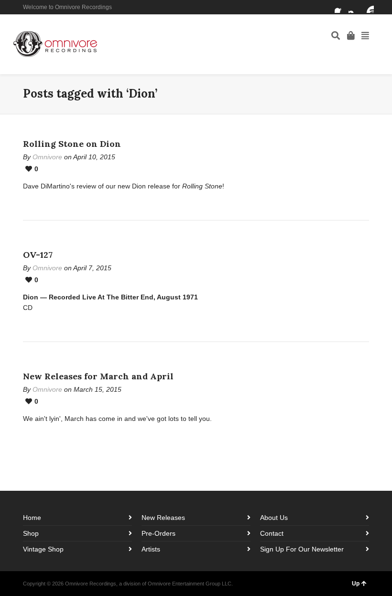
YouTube (368, 7)
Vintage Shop (43, 549)
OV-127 (38, 254)
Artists (151, 549)
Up (355, 583)
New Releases (163, 517)
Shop (31, 533)
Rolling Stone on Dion (72, 143)
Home (32, 517)
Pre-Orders (158, 533)
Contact (271, 533)
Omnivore (47, 157)
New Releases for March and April (98, 376)
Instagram (354, 7)
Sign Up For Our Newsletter (302, 549)
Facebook (340, 7)
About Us (274, 517)
